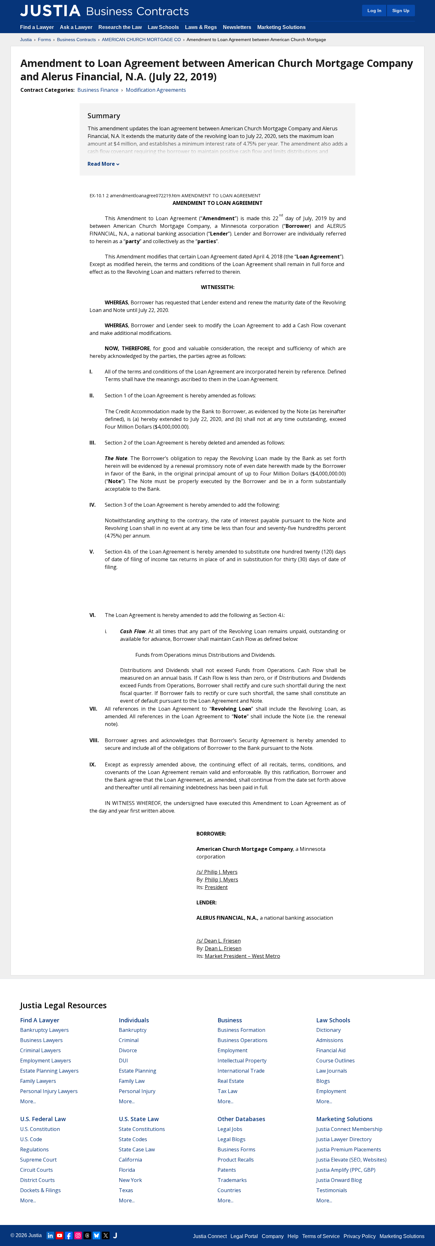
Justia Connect (210, 1236)
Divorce (128, 1050)
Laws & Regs (201, 27)
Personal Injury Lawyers (49, 1091)
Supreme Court (38, 1159)
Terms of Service (321, 1236)
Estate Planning (137, 1070)
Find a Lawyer (37, 27)
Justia (26, 39)
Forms (44, 39)
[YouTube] (59, 1235)
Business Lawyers (41, 1040)
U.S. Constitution (40, 1129)
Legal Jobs (230, 1129)
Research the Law (120, 27)
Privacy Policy (360, 1236)
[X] (106, 1235)
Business (230, 1020)
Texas (126, 1190)
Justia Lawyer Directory (344, 1139)
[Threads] (87, 1235)
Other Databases (241, 1119)
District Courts (37, 1180)
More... (28, 1101)
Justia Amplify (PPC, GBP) (345, 1169)
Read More (101, 163)
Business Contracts (76, 39)
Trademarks (232, 1180)
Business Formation (241, 1029)
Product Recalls (236, 1159)
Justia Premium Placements (348, 1149)
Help (293, 1236)
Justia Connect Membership (349, 1129)
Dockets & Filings (40, 1190)
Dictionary (328, 1029)
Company (273, 1236)
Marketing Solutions (281, 27)
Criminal (129, 1040)
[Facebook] (69, 1235)
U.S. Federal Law (43, 1119)
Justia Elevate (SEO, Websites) (351, 1159)
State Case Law (137, 1149)
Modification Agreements (156, 89)
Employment (232, 1050)
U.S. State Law (139, 1119)
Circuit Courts (36, 1169)
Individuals (134, 1020)
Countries (229, 1190)
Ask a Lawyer (77, 27)
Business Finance (97, 89)
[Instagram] (78, 1235)
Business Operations (242, 1040)
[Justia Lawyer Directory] (115, 1235)
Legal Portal (244, 1236)
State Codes (133, 1139)
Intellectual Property (242, 1060)
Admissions (329, 1040)
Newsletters (237, 27)
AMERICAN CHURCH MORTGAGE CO (141, 39)
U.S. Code (31, 1139)
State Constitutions (142, 1129)
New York (130, 1180)
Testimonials (331, 1190)
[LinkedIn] (50, 1235)
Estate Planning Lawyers (49, 1070)
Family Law (132, 1080)
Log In (374, 10)
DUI (123, 1060)
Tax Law (227, 1091)
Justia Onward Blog (339, 1180)
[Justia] (50, 10)
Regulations (34, 1149)
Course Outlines (335, 1060)
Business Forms (236, 1149)
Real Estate (231, 1080)
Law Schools (163, 27)
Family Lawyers (38, 1080)
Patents (227, 1169)
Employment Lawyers (45, 1060)
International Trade (241, 1070)
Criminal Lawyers (40, 1050)
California (130, 1159)
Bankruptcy (132, 1029)
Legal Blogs (232, 1139)
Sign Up (401, 10)
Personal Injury (137, 1091)
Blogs (323, 1080)
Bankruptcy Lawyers (44, 1029)
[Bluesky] (96, 1235)
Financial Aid (331, 1050)
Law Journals (331, 1070)
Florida (127, 1169)
